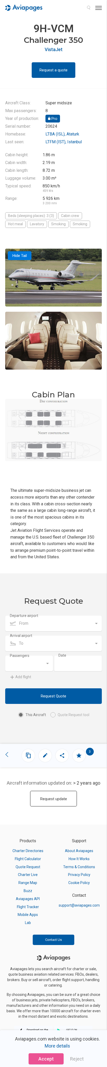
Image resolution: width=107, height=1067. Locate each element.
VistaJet (54, 49)
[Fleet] (28, 755)
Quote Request (28, 867)
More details (57, 1046)
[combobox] (53, 623)
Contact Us (53, 940)
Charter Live (28, 875)
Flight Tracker (28, 907)
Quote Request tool (73, 715)
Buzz (28, 891)
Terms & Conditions (79, 867)
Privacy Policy (79, 875)
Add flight (23, 677)
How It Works (79, 859)
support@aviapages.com (79, 905)
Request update (53, 799)
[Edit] (45, 755)
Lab (28, 923)
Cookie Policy (79, 883)
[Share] (62, 755)
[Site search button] (88, 8)
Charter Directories (27, 851)
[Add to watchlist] (78, 755)
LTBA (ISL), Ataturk (62, 134)
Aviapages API (28, 899)
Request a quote (53, 70)
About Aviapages (79, 851)
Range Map (27, 883)
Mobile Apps (28, 915)
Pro (53, 118)
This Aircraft (35, 715)
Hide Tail (19, 255)
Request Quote (53, 696)
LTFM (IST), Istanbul (63, 141)
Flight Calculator (28, 859)
